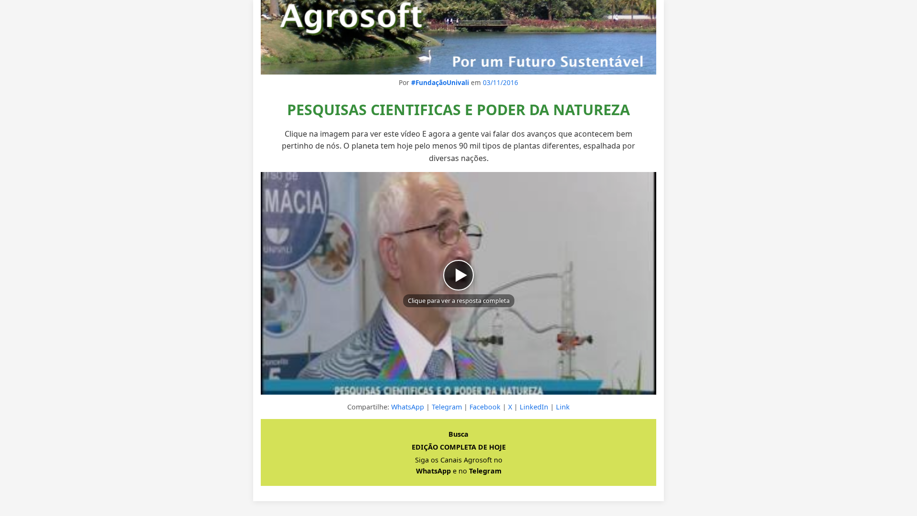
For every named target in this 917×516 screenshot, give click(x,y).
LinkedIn (534, 406)
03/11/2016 (500, 82)
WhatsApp (407, 406)
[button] (458, 283)
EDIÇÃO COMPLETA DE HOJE (459, 447)
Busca (458, 434)
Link (563, 406)
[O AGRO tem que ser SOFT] (458, 37)
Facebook (485, 406)
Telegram (447, 406)
